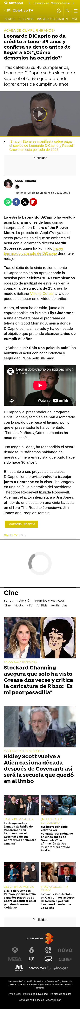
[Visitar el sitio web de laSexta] (31, 950)
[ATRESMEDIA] (40, 938)
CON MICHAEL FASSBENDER (24, 751)
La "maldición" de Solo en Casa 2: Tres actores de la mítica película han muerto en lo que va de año (58, 901)
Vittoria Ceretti (41, 294)
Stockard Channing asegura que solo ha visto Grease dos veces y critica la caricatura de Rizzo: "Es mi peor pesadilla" (38, 680)
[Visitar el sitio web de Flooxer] (61, 968)
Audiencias (59, 606)
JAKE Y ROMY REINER (18, 819)
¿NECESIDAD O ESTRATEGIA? (51, 821)
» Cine (22, 535)
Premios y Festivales (52, 19)
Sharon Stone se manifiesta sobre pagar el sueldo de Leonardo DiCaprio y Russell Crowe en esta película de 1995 (41, 146)
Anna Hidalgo (25, 181)
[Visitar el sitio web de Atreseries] (31, 959)
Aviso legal (15, 993)
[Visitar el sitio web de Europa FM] (65, 959)
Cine (75, 19)
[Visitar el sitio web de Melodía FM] (19, 968)
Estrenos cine (41, 3)
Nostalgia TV (24, 606)
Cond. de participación (31, 999)
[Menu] (75, 11)
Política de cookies (60, 993)
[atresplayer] (59, 11)
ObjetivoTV (10, 535)
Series (9, 19)
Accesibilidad (53, 999)
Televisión (25, 19)
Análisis (42, 606)
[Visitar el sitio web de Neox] (48, 950)
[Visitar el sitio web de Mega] (15, 959)
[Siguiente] (73, 3)
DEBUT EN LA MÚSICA (19, 887)
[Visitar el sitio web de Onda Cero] (48, 959)
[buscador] (67, 11)
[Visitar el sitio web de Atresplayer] (40, 968)
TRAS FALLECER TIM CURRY (54, 888)
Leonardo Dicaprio (21, 524)
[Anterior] (29, 3)
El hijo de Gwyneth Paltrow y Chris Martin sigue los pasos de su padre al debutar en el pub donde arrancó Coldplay (20, 899)
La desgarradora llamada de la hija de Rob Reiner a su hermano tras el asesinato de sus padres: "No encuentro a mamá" (20, 833)
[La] (58, 872)
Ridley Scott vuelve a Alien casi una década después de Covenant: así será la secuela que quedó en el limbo (39, 769)
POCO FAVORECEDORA (20, 663)
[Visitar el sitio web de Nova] (65, 950)
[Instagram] (17, 186)
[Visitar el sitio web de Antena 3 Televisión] (15, 950)
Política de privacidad (35, 993)
